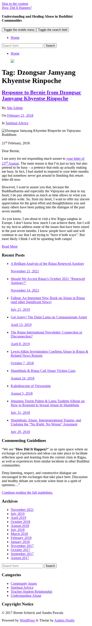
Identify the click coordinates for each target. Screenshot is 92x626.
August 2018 (20, 526)
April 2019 (18, 518)
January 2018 (20, 542)
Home (15, 37)
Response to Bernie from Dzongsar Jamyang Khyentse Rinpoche (41, 95)
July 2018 (18, 530)
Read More (10, 246)
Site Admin (15, 108)
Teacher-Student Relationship (31, 591)
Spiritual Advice (17, 123)
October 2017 (20, 550)
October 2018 (20, 522)
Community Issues (24, 583)
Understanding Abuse (26, 595)
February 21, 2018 (20, 115)
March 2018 (19, 534)
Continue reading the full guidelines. (27, 492)
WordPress (27, 620)
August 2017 (20, 558)
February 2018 (21, 538)
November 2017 (22, 546)
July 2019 (18, 514)
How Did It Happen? (17, 8)
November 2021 (22, 510)
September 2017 (22, 554)
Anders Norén (64, 620)
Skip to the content (15, 4)
